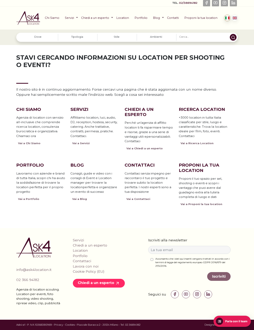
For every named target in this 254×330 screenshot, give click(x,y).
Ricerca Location (202, 109)
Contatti (173, 18)
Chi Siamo (52, 18)
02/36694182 (188, 2)
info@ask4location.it (34, 270)
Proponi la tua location (200, 18)
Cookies (70, 324)
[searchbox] (38, 36)
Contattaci (140, 165)
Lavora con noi (85, 266)
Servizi (69, 18)
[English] (235, 18)
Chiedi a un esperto (95, 18)
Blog (156, 18)
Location (122, 18)
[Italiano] (227, 18)
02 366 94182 (27, 280)
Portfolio (141, 18)
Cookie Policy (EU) (88, 271)
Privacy (58, 324)
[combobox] (38, 37)
